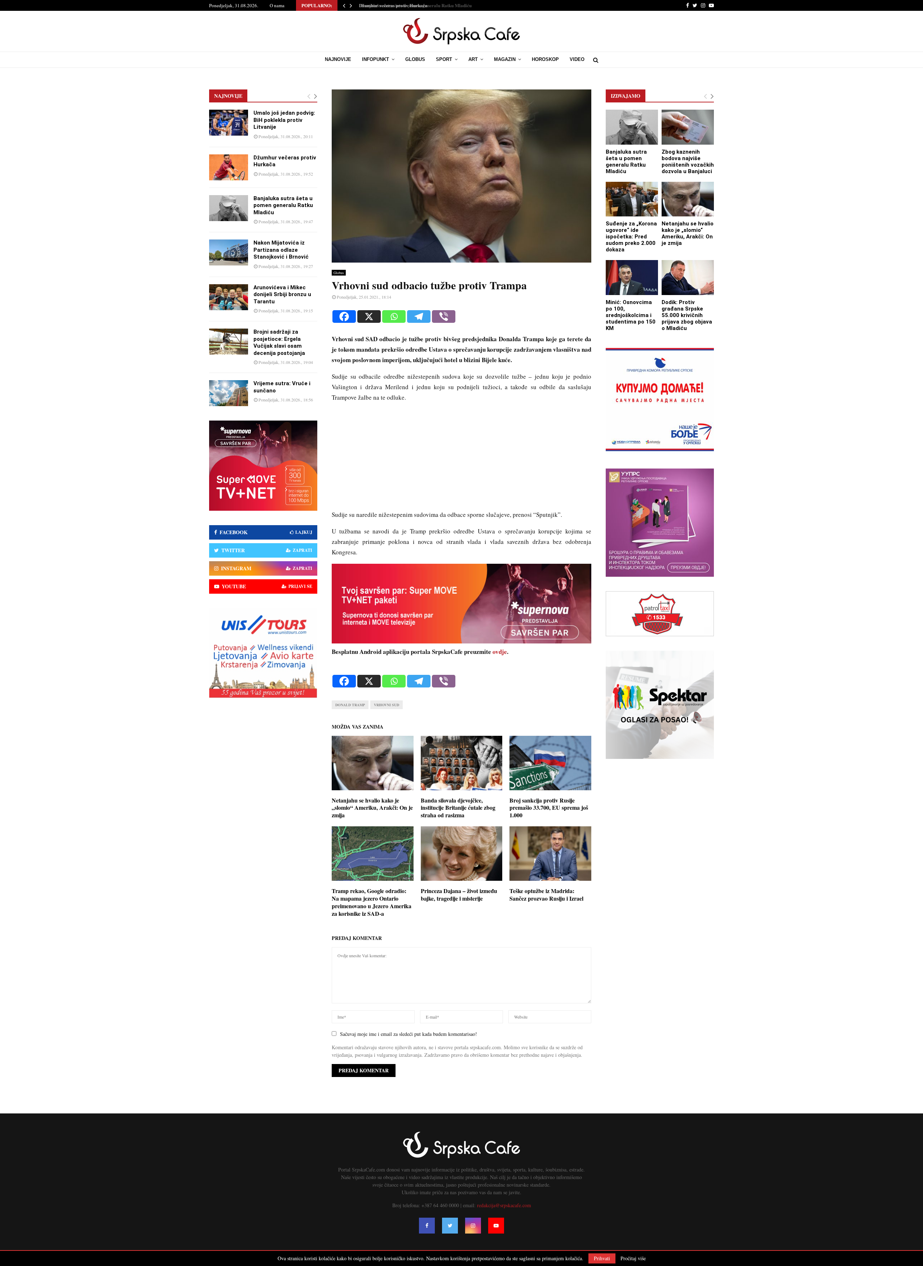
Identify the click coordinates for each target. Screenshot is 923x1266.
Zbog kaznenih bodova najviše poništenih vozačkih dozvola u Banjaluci (688, 162)
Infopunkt (375, 59)
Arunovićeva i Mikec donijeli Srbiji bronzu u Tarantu (282, 294)
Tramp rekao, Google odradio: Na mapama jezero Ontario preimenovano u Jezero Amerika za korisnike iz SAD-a (371, 902)
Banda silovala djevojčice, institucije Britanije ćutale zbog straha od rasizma (458, 807)
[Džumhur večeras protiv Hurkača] (228, 167)
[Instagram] (473, 1226)
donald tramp (350, 704)
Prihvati (602, 1258)
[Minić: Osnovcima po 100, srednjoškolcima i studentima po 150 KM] (632, 277)
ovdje (500, 651)
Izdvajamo (625, 96)
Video (577, 59)
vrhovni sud (386, 704)
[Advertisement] (461, 459)
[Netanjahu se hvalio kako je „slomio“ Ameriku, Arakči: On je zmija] (688, 199)
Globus (415, 59)
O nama (277, 5)
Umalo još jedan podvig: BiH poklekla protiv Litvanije (284, 120)
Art (473, 59)
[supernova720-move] (461, 641)
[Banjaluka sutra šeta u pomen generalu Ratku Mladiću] (228, 208)
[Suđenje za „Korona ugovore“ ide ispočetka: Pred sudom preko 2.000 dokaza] (632, 199)
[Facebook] (344, 316)
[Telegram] (418, 316)
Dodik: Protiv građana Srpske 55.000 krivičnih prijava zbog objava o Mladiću (687, 315)
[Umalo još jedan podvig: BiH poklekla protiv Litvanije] (228, 123)
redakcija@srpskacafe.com (504, 1205)
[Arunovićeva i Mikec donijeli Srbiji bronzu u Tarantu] (228, 297)
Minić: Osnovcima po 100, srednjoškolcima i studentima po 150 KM (630, 315)
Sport (444, 59)
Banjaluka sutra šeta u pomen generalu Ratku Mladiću (412, 5)
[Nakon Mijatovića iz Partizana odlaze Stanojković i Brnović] (228, 252)
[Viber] (443, 316)
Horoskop (545, 59)
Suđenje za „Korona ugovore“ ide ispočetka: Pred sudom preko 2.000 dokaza (631, 236)
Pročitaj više (633, 1258)
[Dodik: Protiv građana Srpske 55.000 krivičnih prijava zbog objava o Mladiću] (688, 277)
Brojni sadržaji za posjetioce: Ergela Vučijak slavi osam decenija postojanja (279, 342)
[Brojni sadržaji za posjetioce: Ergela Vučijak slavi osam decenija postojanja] (228, 342)
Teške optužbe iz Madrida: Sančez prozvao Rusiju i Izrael (546, 894)
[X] (369, 316)
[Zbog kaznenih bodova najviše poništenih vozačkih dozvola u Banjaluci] (688, 127)
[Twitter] (450, 1226)
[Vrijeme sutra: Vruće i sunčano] (228, 393)
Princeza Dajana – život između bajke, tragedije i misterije (459, 894)
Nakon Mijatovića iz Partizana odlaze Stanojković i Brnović (281, 249)
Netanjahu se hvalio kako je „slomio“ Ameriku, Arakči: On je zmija (372, 807)
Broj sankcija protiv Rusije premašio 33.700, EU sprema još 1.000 (548, 807)
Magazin (505, 59)
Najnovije (338, 59)
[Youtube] (496, 1226)
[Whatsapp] (394, 316)
